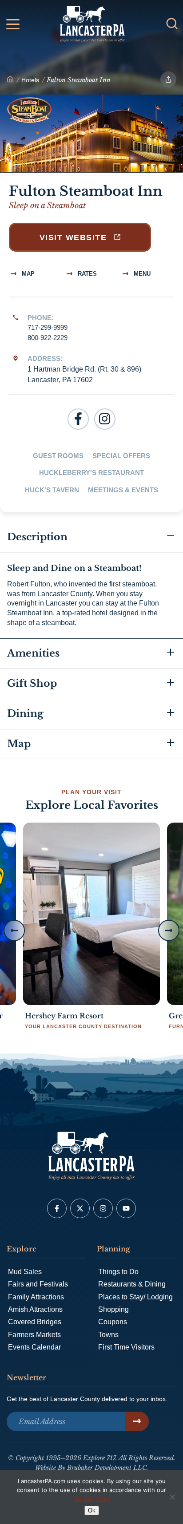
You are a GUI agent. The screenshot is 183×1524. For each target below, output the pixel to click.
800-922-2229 (48, 337)
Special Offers (121, 455)
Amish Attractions (35, 1309)
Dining (25, 714)
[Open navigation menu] (13, 26)
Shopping (113, 1309)
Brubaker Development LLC (107, 1468)
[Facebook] (78, 419)
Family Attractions (36, 1297)
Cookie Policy (91, 1498)
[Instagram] (104, 419)
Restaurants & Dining (132, 1284)
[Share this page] (168, 79)
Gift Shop (32, 683)
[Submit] (137, 1421)
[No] (171, 1496)
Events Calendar (34, 1347)
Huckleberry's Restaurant (91, 472)
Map (27, 273)
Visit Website (75, 237)
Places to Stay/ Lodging (135, 1297)
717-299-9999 (48, 327)
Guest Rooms (58, 455)
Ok (91, 1510)
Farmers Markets (34, 1334)
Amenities (33, 653)
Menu (141, 273)
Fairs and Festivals (38, 1284)
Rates (86, 273)
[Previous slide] (14, 930)
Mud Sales (25, 1271)
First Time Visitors (126, 1347)
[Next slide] (168, 930)
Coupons (112, 1322)
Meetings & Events (123, 490)
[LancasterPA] (10, 79)
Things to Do (118, 1271)
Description (37, 537)
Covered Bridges (34, 1322)
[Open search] (172, 23)
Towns (108, 1334)
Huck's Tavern (52, 490)
